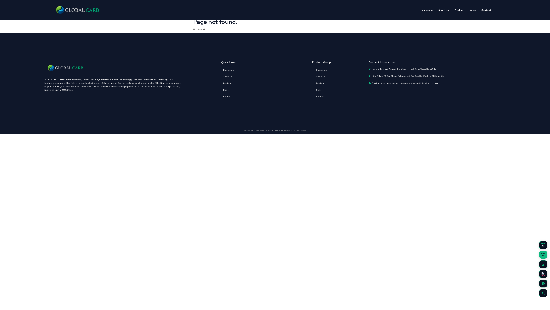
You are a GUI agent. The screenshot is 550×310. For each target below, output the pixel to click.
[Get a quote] (543, 264)
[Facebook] (543, 283)
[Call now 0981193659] (543, 293)
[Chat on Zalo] (543, 274)
